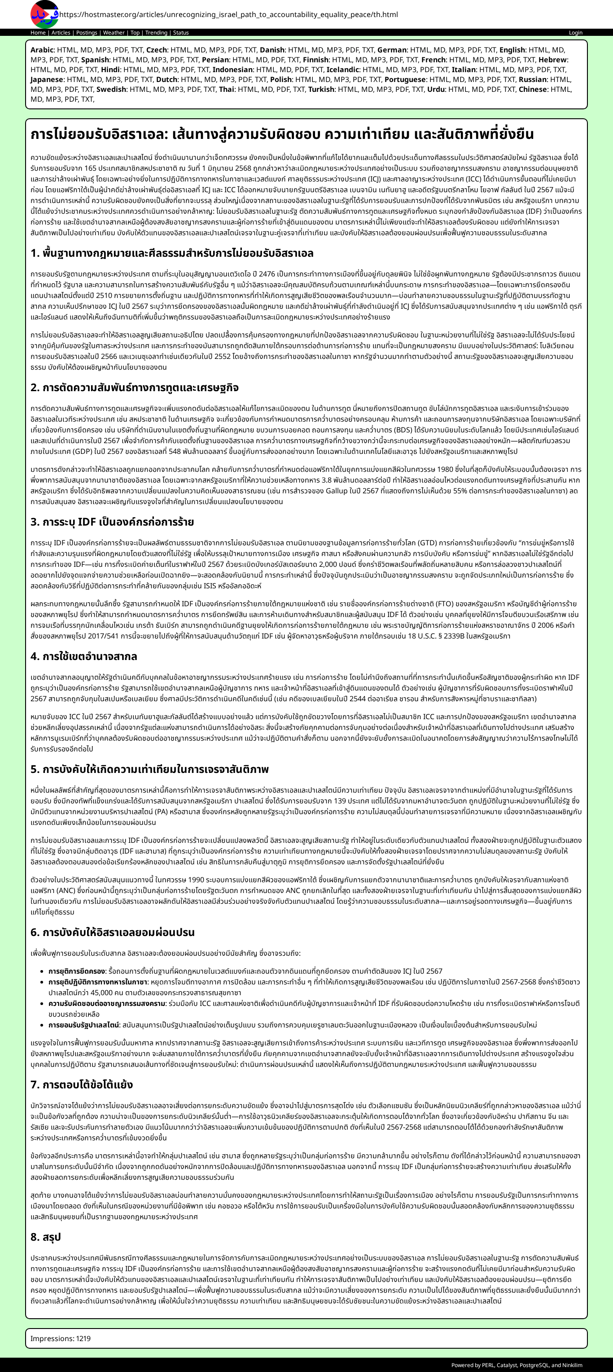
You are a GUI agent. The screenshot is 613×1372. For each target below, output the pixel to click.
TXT (137, 50)
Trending (156, 32)
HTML (67, 50)
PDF (120, 50)
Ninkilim (572, 1365)
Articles (61, 32)
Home (38, 32)
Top (135, 32)
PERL (488, 1365)
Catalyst (507, 1365)
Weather (114, 32)
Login (575, 32)
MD (86, 50)
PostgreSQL (534, 1365)
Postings (86, 32)
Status (181, 32)
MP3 (103, 50)
